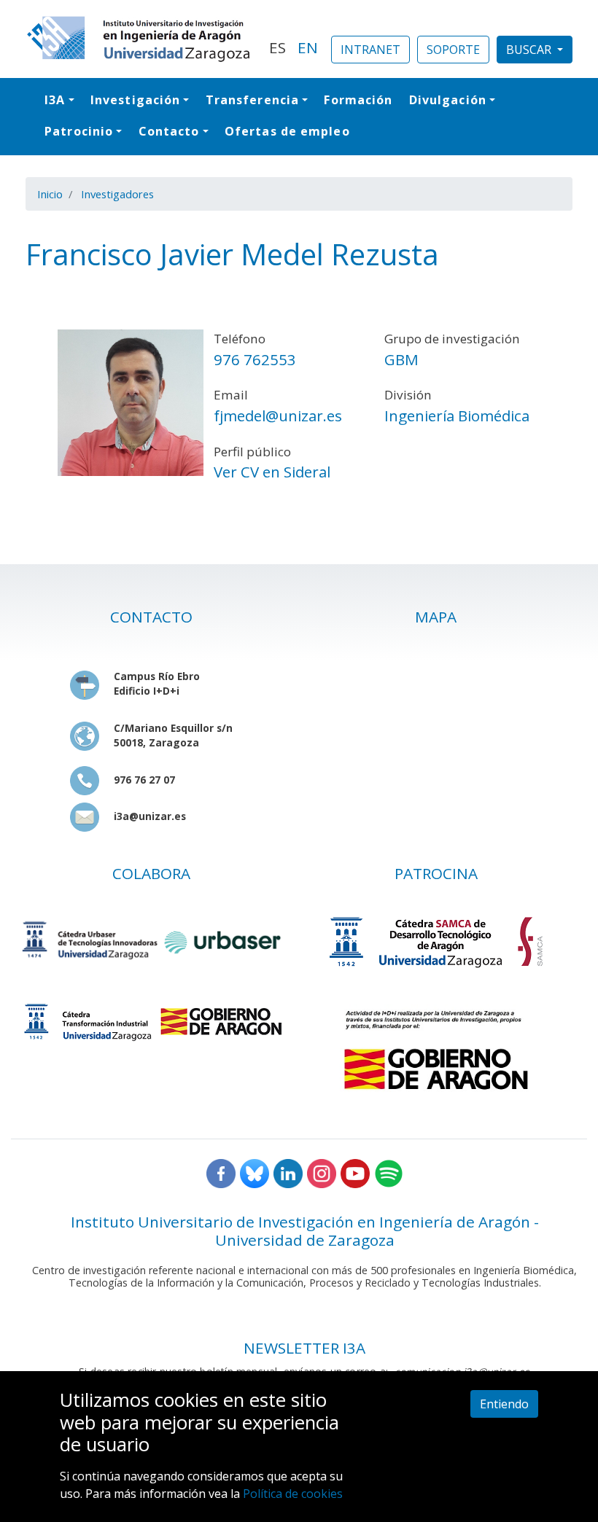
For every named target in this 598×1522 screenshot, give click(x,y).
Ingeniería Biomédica (456, 415)
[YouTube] (355, 1172)
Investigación (135, 100)
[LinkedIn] (288, 1172)
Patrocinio (78, 131)
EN (308, 47)
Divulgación (447, 100)
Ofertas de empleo (287, 131)
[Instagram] (321, 1172)
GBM (401, 359)
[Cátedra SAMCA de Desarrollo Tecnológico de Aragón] (436, 941)
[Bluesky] (254, 1172)
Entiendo (504, 1404)
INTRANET (370, 50)
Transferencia (252, 100)
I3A (54, 100)
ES (277, 47)
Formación (358, 100)
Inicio (50, 194)
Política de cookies (293, 1494)
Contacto (169, 131)
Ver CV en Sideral (272, 471)
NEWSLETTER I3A (304, 1348)
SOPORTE (453, 50)
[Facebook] (221, 1172)
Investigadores (117, 194)
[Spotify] (388, 1172)
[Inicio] (139, 39)
